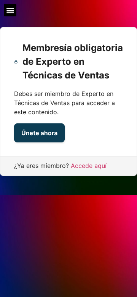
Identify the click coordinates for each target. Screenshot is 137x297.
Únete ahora (39, 133)
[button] (10, 10)
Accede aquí (89, 165)
